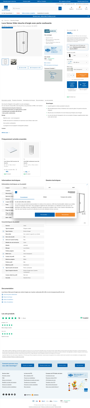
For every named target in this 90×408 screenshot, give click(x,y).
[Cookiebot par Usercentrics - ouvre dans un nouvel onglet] (69, 192)
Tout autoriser (65, 214)
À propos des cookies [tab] (66, 197)
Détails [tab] (45, 197)
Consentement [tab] (23, 197)
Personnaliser (43, 214)
